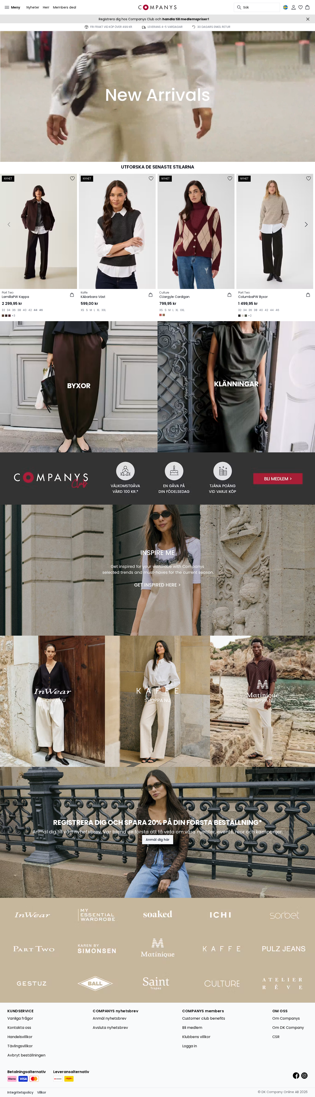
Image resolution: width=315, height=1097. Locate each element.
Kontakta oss (19, 1027)
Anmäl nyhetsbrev (109, 1018)
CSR (275, 1036)
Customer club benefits (203, 1018)
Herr (46, 7)
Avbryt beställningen (26, 1055)
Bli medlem (192, 1027)
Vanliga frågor (20, 1018)
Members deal (64, 7)
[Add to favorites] (72, 178)
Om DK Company (288, 1027)
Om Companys (286, 1018)
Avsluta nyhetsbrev (110, 1027)
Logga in (189, 1046)
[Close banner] (307, 19)
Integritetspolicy (20, 1092)
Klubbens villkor (196, 1036)
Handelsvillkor (20, 1036)
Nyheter (33, 7)
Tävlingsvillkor (20, 1046)
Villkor (41, 1092)
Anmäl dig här (157, 839)
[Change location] (285, 7)
